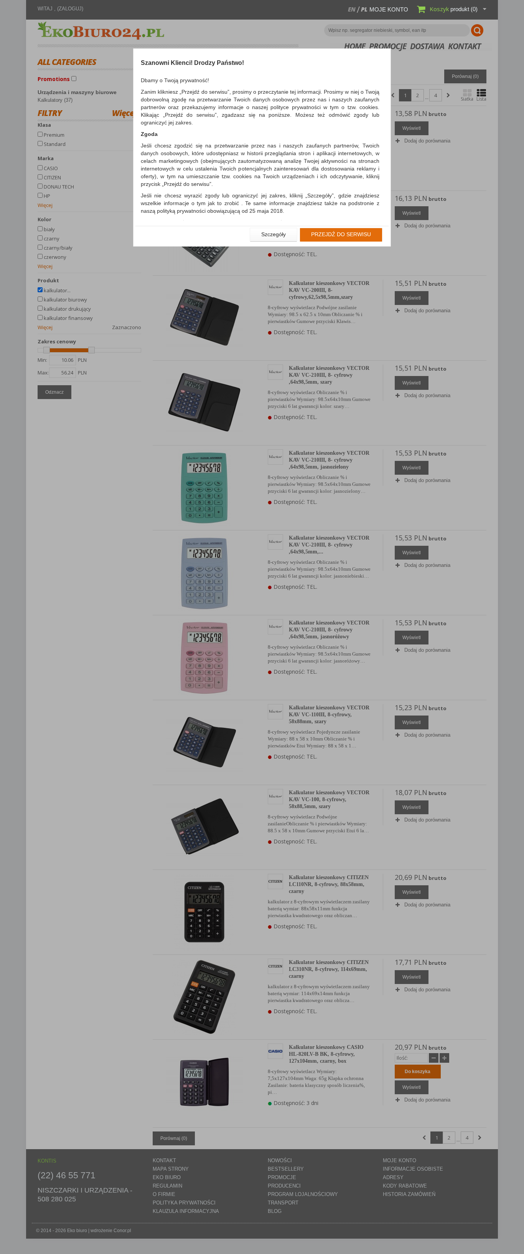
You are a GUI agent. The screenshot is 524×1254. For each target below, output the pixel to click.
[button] (273, 235)
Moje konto (388, 9)
